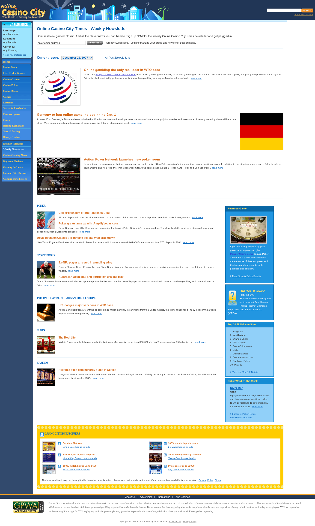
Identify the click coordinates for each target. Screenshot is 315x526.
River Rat (236, 388)
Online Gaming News (15, 155)
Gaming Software (13, 167)
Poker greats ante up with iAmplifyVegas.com (88, 223)
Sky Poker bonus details (181, 469)
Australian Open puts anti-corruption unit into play (91, 276)
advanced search (303, 14)
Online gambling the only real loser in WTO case (122, 70)
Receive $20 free (72, 443)
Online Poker (10, 85)
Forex (6, 119)
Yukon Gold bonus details (182, 458)
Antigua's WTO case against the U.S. (116, 74)
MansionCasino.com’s (241, 254)
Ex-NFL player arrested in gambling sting (85, 262)
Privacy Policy (189, 521)
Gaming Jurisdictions (15, 178)
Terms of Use (175, 521)
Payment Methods (13, 161)
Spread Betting (11, 131)
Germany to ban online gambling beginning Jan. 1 (76, 114)
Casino (202, 480)
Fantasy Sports (11, 114)
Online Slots (10, 67)
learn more (257, 406)
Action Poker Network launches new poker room (122, 159)
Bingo (218, 480)
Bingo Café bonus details (76, 447)
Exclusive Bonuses (13, 143)
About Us (130, 497)
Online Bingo (10, 91)
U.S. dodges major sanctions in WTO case (86, 305)
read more (196, 78)
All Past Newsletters (117, 57)
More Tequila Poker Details (246, 276)
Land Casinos (182, 497)
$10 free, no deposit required (79, 454)
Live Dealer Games (13, 73)
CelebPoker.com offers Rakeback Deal (84, 213)
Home (6, 61)
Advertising (146, 497)
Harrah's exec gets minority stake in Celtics (87, 370)
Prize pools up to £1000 (181, 466)
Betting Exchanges (13, 125)
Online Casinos (11, 79)
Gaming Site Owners (14, 173)
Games (7, 96)
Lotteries (8, 102)
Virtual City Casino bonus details (80, 458)
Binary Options (11, 137)
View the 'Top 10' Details (245, 372)
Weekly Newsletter (13, 149)
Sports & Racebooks (14, 108)
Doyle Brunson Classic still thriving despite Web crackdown (76, 237)
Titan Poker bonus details (76, 469)
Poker (210, 480)
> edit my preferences (14, 55)
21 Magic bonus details (180, 447)
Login (134, 42)
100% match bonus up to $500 (80, 466)
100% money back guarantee (184, 454)
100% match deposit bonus (183, 443)
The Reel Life (67, 337)
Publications (163, 497)
